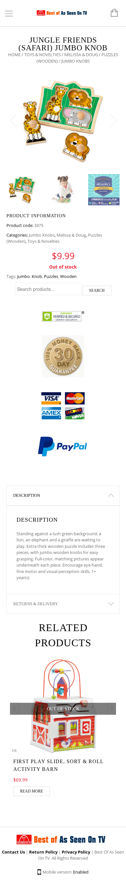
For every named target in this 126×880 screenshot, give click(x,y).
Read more (31, 791)
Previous (12, 120)
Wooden (68, 276)
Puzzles (51, 276)
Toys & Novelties (42, 54)
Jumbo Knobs (42, 235)
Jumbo (23, 276)
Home (14, 54)
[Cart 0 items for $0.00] (111, 13)
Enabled (81, 872)
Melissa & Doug (81, 54)
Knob (37, 276)
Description (26, 495)
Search (97, 290)
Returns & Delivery (35, 603)
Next (113, 120)
